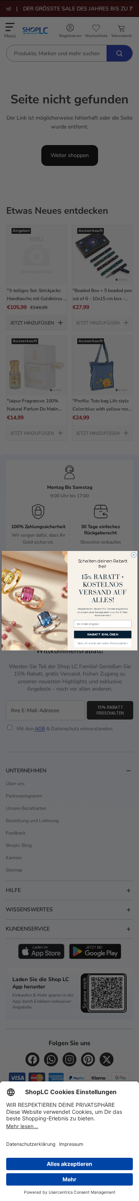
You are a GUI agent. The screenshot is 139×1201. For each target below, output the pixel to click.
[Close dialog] (133, 554)
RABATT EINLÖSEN (103, 634)
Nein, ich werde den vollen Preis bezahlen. (103, 643)
